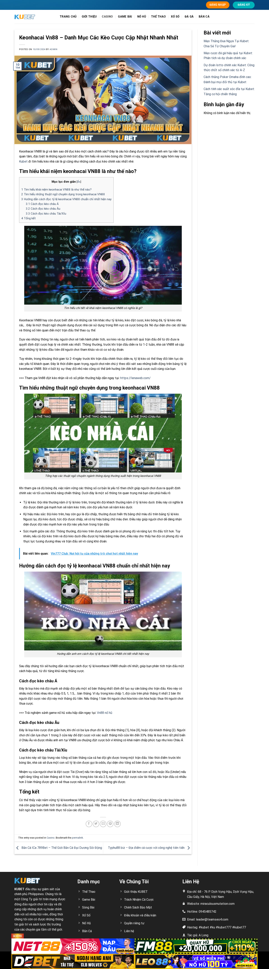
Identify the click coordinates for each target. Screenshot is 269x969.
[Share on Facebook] (89, 824)
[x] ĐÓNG (17, 936)
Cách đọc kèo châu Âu (43, 208)
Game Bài (125, 16)
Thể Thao (158, 16)
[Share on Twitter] (96, 824)
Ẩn (78, 181)
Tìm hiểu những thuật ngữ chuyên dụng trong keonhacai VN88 (63, 194)
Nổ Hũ (141, 16)
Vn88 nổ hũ (104, 713)
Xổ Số (175, 16)
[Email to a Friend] (103, 824)
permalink (77, 837)
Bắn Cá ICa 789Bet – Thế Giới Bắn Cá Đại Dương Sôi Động (61, 848)
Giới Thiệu (89, 16)
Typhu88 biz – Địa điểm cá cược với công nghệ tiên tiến (146, 848)
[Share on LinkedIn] (117, 824)
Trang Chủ (68, 16)
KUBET (19, 889)
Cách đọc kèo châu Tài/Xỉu (46, 213)
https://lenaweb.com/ (135, 378)
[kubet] (34, 17)
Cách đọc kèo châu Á (42, 204)
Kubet (23, 161)
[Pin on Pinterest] (110, 824)
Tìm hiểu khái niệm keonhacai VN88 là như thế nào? (56, 189)
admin (53, 49)
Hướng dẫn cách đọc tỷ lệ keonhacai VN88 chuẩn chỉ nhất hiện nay (66, 199)
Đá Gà (189, 16)
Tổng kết (28, 218)
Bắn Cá (204, 16)
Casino (107, 16)
